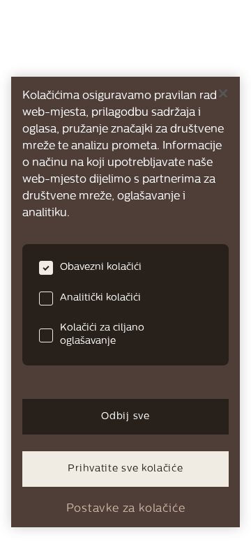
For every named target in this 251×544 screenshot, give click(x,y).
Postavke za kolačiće (125, 509)
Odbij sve (125, 416)
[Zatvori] (223, 93)
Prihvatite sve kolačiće (125, 469)
